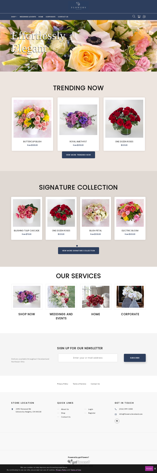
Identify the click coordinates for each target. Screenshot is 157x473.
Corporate (51, 17)
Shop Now (27, 314)
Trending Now (78, 88)
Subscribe (135, 358)
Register (92, 413)
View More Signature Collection (78, 250)
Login (90, 409)
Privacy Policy (62, 384)
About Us (65, 409)
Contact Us (63, 17)
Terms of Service (79, 384)
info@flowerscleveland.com (131, 414)
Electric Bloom (130, 230)
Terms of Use (75, 470)
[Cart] (139, 16)
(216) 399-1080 (126, 409)
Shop (13, 17)
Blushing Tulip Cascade (26, 230)
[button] (77, 246)
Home (41, 17)
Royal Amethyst (78, 141)
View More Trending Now (78, 155)
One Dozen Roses (124, 141)
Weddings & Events (28, 17)
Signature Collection (78, 187)
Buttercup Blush (32, 141)
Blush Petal (95, 230)
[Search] (134, 16)
